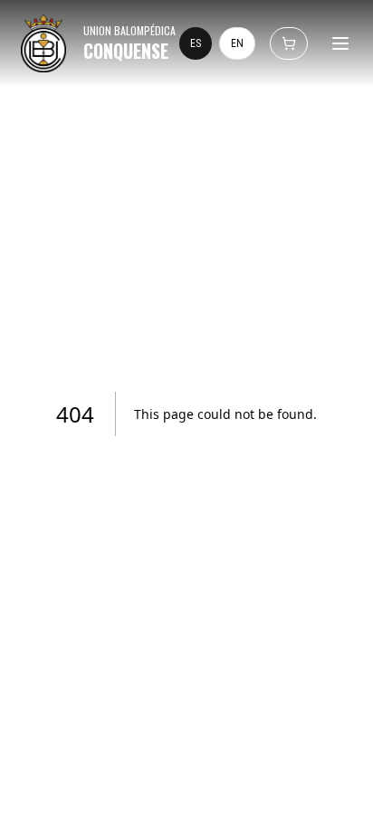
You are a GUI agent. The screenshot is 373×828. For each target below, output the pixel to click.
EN (237, 43)
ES (195, 43)
